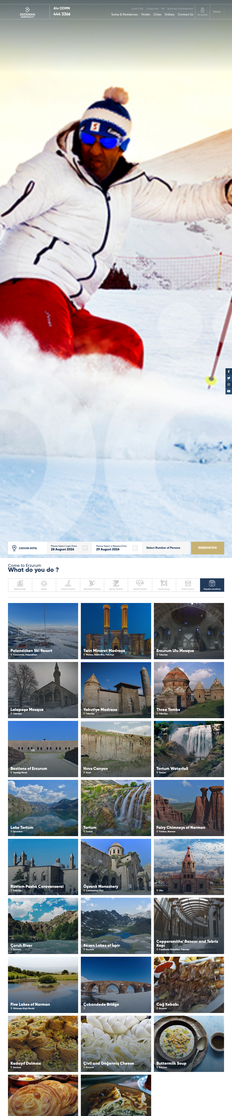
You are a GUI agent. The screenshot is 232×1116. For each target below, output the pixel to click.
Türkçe (217, 12)
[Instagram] (228, 384)
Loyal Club (137, 8)
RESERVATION (207, 548)
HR (163, 8)
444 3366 (61, 14)
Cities (157, 14)
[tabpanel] (116, 279)
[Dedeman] (29, 12)
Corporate (152, 8)
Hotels (145, 14)
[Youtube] (228, 391)
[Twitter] (228, 378)
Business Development (180, 8)
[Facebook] (228, 371)
